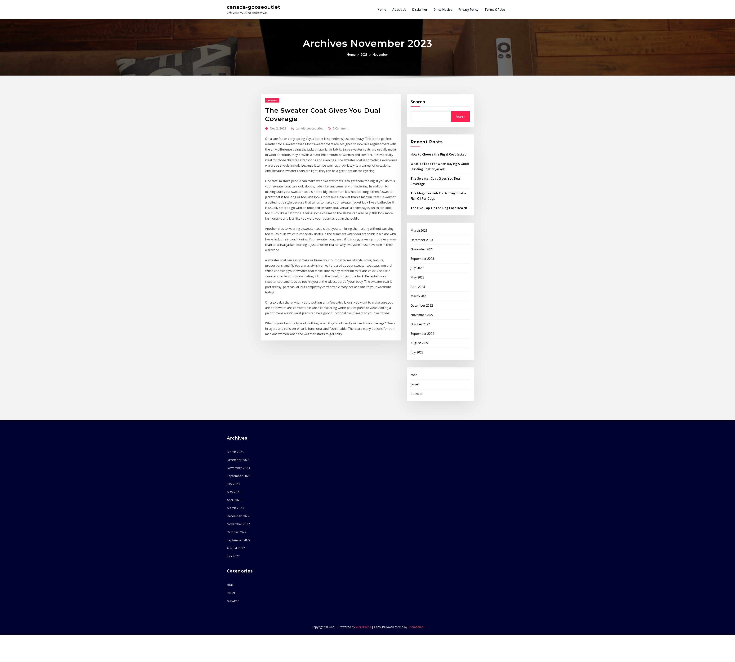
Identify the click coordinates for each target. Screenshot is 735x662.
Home (381, 9)
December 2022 (422, 305)
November (380, 54)
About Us (399, 9)
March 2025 (419, 230)
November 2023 (422, 249)
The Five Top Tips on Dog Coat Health (439, 208)
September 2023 (422, 258)
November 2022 (422, 315)
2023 (364, 54)
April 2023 (418, 287)
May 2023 (417, 277)
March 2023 (419, 296)
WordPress (363, 627)
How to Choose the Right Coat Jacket (438, 154)
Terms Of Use (495, 9)
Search (418, 101)
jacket (415, 384)
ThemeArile (415, 627)
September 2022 (422, 333)
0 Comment (341, 128)
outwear (272, 100)
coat (414, 375)
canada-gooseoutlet (253, 7)
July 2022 (417, 352)
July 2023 (417, 268)
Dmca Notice (443, 9)
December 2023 (422, 240)
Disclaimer (419, 9)
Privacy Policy (468, 9)
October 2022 (420, 324)
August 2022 (420, 343)
